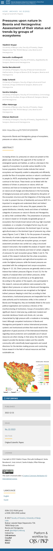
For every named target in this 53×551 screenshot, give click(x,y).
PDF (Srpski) (12, 398)
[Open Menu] (2, 2)
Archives (13, 11)
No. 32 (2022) (24, 11)
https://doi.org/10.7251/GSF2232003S (22, 130)
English (6, 496)
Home (5, 11)
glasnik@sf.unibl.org (17, 530)
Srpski (6, 500)
